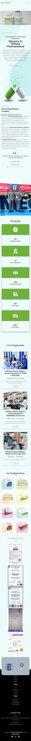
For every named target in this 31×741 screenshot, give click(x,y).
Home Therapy (15, 704)
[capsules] (15, 315)
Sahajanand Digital (15, 734)
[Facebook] (12, 736)
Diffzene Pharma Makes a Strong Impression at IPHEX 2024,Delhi (16, 373)
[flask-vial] (15, 294)
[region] (15, 18)
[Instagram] (15, 736)
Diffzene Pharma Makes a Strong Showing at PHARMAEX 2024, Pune (15, 413)
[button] (15, 65)
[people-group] (15, 272)
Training (15, 693)
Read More (15, 386)
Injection (15, 679)
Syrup (15, 678)
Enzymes (15, 691)
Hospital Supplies (15, 702)
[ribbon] (15, 251)
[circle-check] (15, 229)
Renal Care (15, 699)
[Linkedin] (19, 736)
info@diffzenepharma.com (15, 724)
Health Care (15, 689)
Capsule (16, 676)
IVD (15, 687)
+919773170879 (15, 722)
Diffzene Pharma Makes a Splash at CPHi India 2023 (15, 453)
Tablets (15, 681)
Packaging (15, 701)
